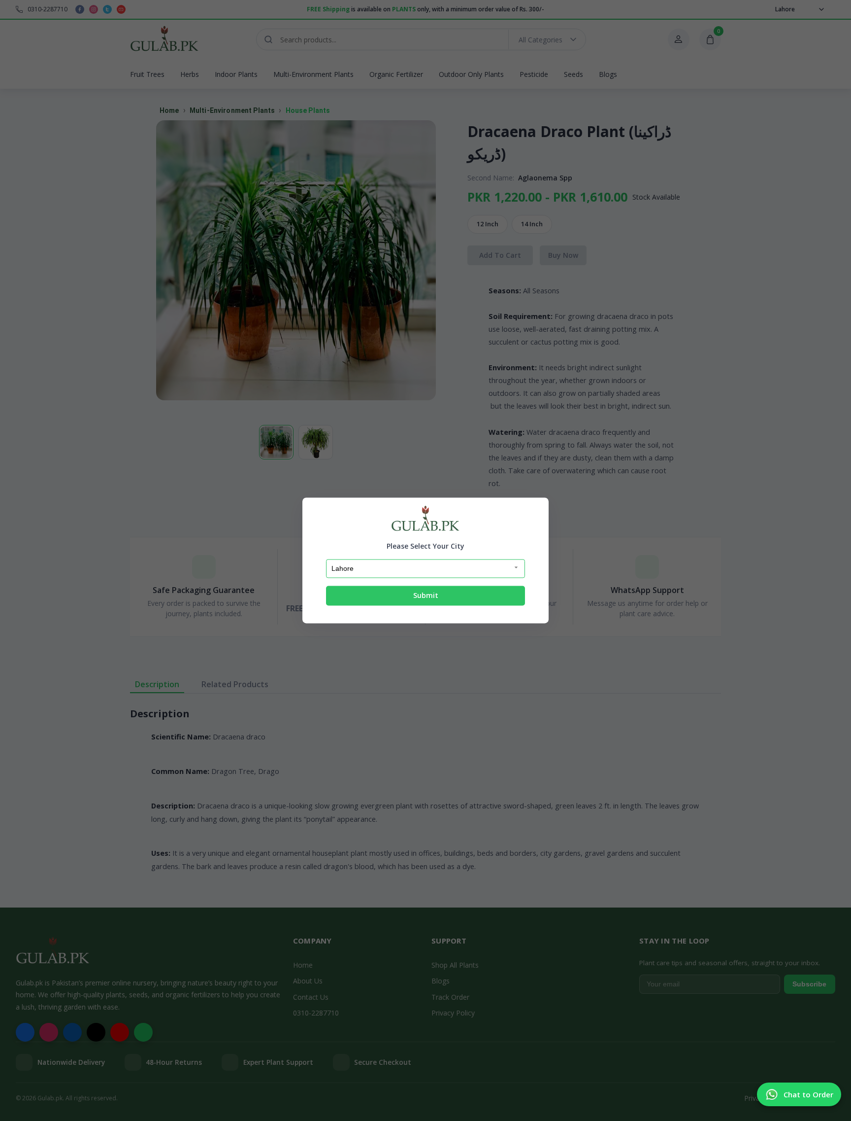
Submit (425, 595)
